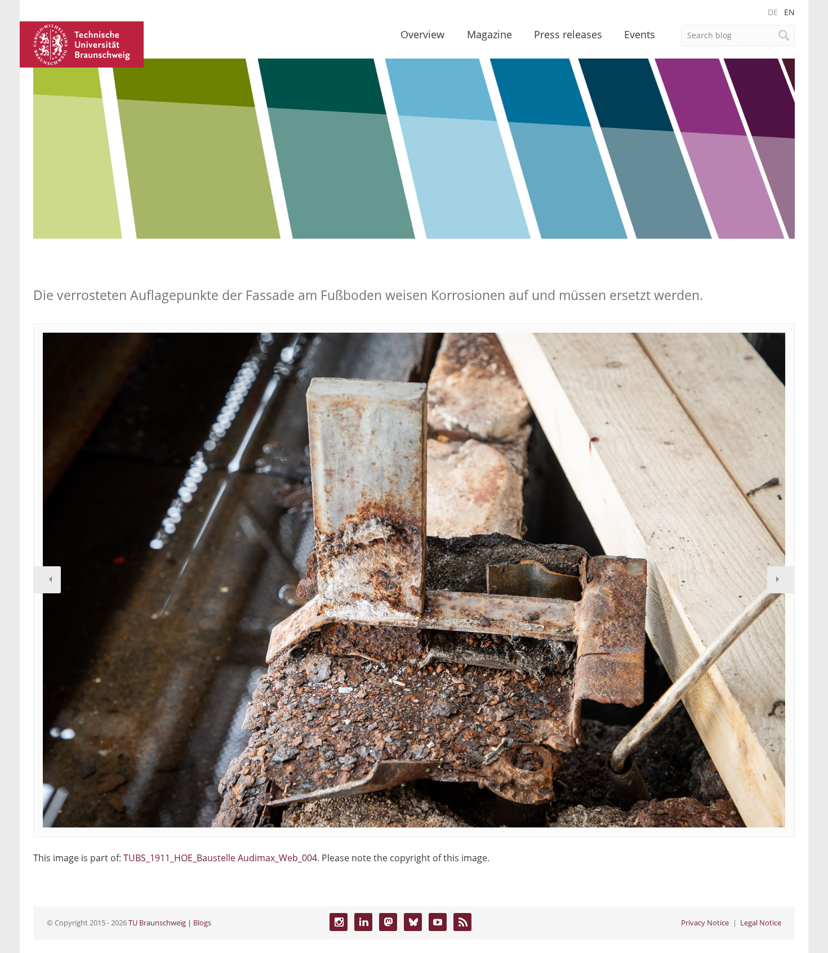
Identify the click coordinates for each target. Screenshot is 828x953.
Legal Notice (760, 923)
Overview (422, 34)
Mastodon (388, 922)
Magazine (489, 34)
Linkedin (363, 922)
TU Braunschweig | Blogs (169, 923)
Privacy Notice (705, 923)
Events (639, 34)
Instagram (339, 922)
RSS (462, 922)
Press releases (568, 34)
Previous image (47, 579)
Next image (780, 579)
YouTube (438, 922)
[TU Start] (82, 43)
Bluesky (413, 922)
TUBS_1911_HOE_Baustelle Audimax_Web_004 (220, 858)
